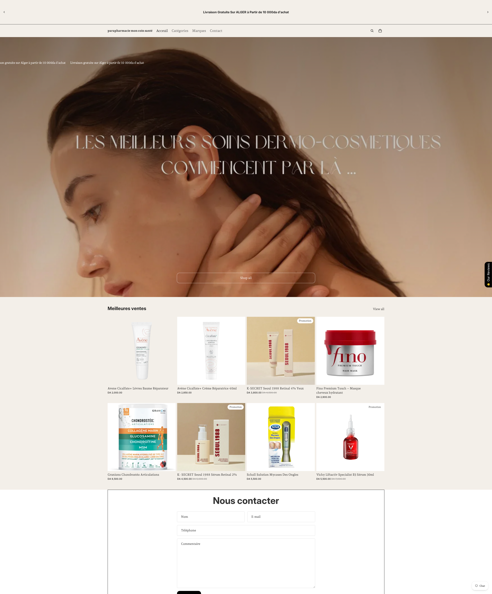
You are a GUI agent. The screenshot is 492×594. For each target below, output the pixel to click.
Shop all (246, 278)
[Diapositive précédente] (4, 12)
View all (378, 309)
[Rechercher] (372, 31)
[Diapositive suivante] (488, 12)
